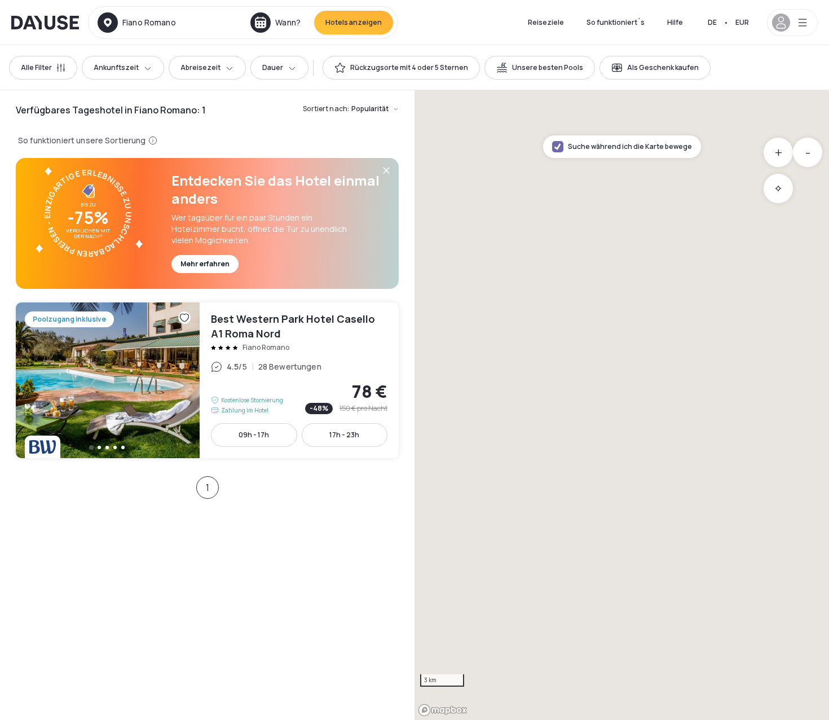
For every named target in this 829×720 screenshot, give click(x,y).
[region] (621, 405)
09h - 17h (254, 435)
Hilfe (675, 22)
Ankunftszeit (116, 67)
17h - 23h (344, 435)
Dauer (272, 67)
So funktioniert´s (616, 22)
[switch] (401, 68)
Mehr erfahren (205, 264)
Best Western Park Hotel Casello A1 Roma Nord (207, 380)
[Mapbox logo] (443, 710)
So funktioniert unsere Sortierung (82, 140)
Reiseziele (546, 22)
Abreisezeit (200, 67)
